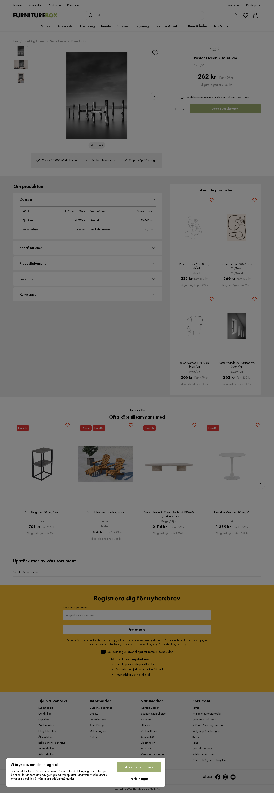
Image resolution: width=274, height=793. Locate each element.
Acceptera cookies (139, 767)
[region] (85, 772)
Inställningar (139, 778)
